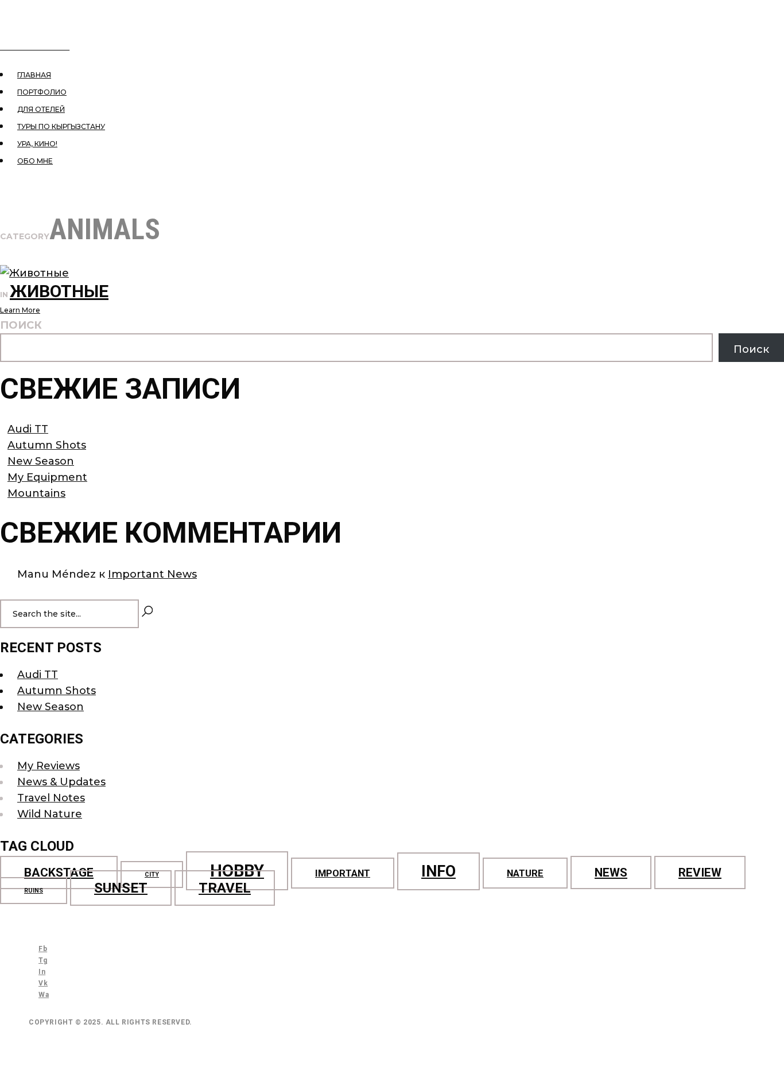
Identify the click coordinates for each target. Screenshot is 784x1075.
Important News (152, 574)
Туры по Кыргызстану (61, 126)
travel (225, 888)
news (611, 872)
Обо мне (35, 161)
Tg (42, 960)
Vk (43, 983)
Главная (34, 75)
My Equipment (47, 477)
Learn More (20, 310)
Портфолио (42, 92)
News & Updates (61, 782)
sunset (121, 888)
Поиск (21, 325)
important (342, 873)
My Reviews (48, 765)
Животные (59, 291)
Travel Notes (51, 798)
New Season (40, 461)
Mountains (36, 493)
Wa (43, 995)
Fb (42, 949)
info (438, 871)
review (699, 872)
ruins (33, 890)
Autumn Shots (46, 445)
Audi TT (27, 429)
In (41, 972)
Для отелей (41, 109)
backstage (59, 872)
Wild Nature (49, 814)
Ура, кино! (37, 143)
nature (525, 873)
